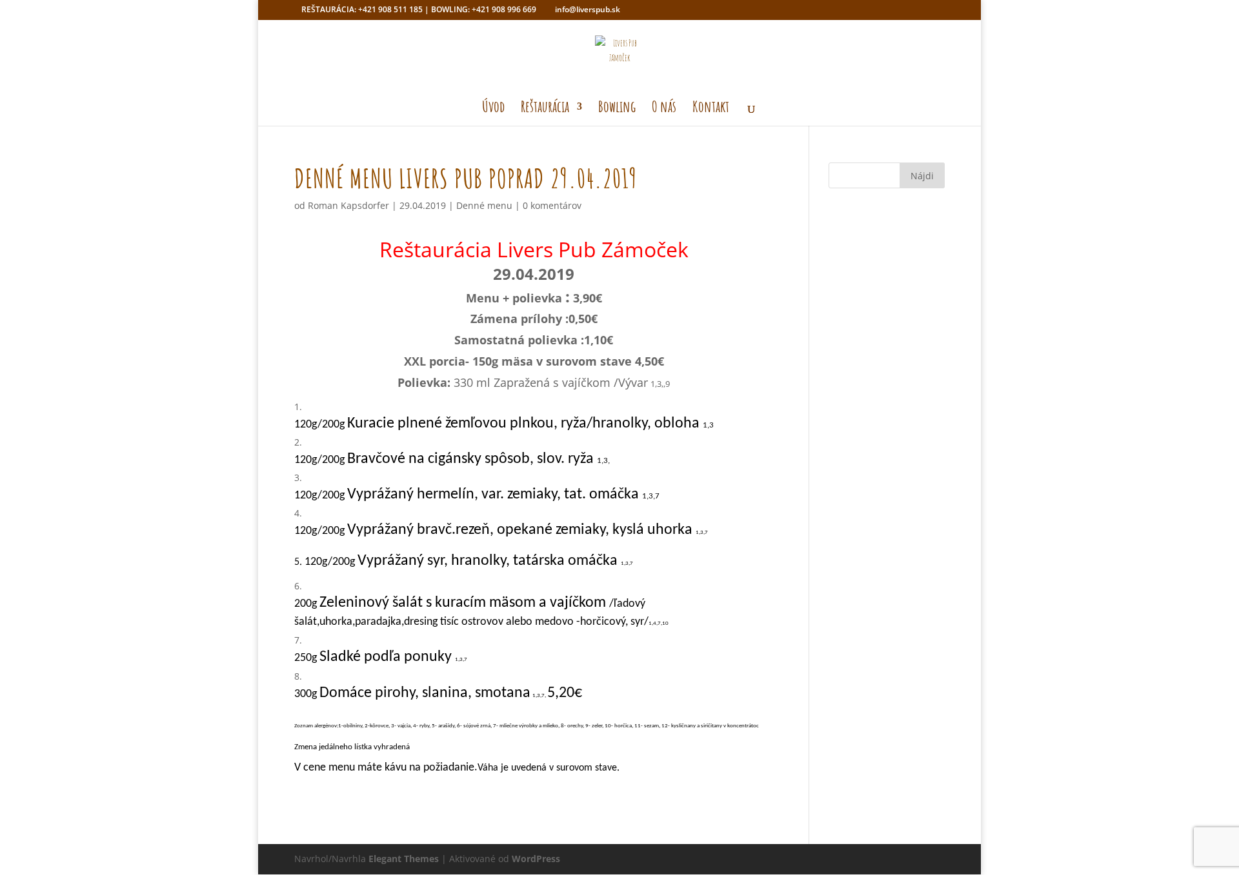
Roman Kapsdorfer (348, 205)
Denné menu (484, 205)
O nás (664, 109)
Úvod (493, 109)
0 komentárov (552, 205)
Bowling (617, 109)
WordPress (536, 858)
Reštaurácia (545, 109)
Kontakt (710, 109)
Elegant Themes (403, 858)
